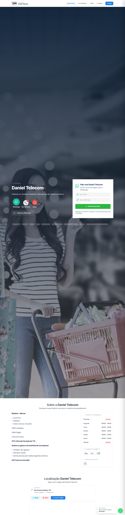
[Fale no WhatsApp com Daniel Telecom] (120, 510)
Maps (46, 498)
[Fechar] (115, 508)
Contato (109, 3)
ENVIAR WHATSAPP (94, 206)
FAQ (92, 3)
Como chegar (59, 498)
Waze (36, 498)
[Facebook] (85, 464)
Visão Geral (71, 3)
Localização (83, 3)
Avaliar (100, 3)
